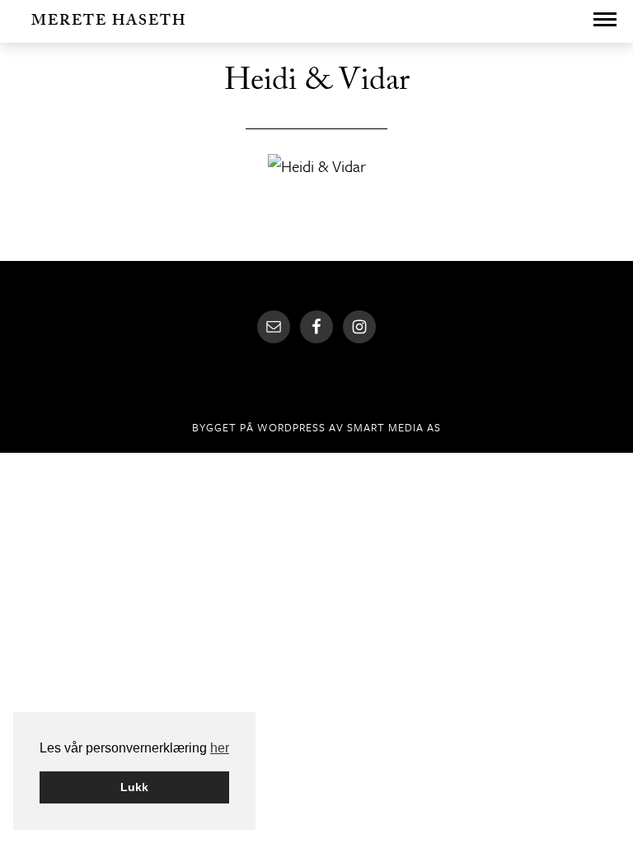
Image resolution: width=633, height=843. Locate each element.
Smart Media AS (394, 427)
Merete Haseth (108, 22)
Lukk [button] (134, 787)
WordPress (291, 427)
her (219, 748)
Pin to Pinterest (313, 197)
